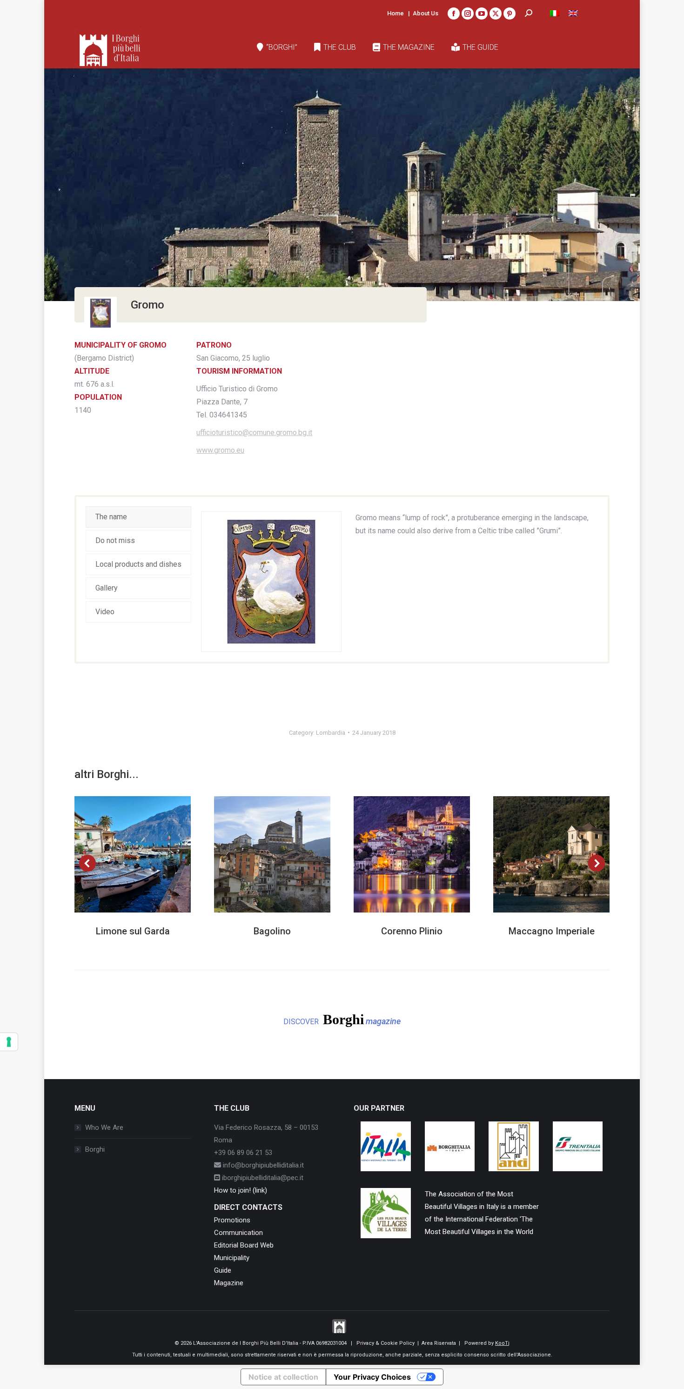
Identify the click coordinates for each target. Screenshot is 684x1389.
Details (145, 854)
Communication (238, 1232)
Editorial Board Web (244, 1245)
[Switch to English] (573, 13)
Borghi (95, 1149)
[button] (87, 863)
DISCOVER (342, 1019)
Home (395, 13)
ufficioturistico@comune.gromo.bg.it (254, 432)
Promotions (232, 1220)
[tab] (138, 517)
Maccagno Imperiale (552, 931)
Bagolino (272, 931)
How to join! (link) (240, 1190)
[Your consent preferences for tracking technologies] (9, 1042)
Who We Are (104, 1127)
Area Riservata (439, 1343)
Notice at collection (283, 1377)
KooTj (502, 1343)
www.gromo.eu (220, 450)
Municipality (231, 1258)
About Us (425, 13)
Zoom (120, 854)
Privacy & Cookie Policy (385, 1343)
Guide (222, 1270)
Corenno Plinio (412, 931)
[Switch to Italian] (554, 13)
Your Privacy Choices (372, 1377)
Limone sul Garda (133, 931)
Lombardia (330, 732)
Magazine (228, 1283)
